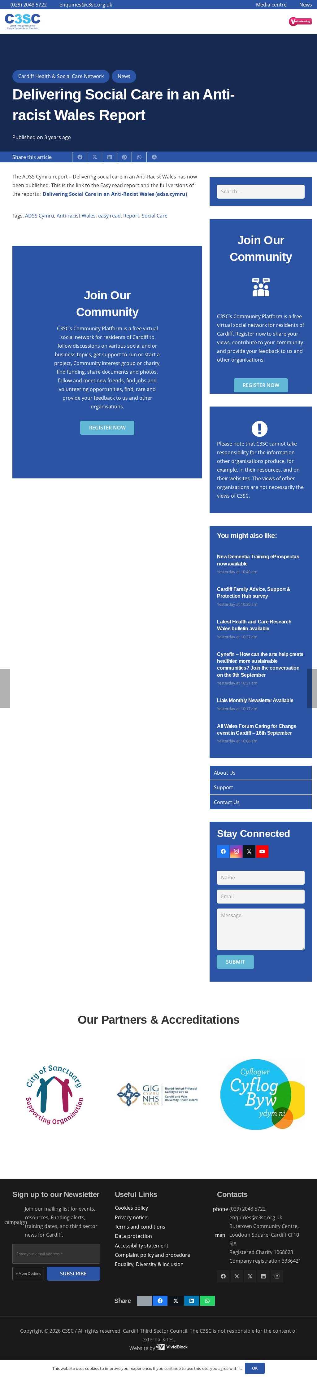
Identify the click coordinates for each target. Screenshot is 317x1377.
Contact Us (227, 802)
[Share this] (79, 157)
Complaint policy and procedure (152, 1255)
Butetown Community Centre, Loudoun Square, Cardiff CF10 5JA (264, 1235)
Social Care (154, 215)
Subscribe (73, 1273)
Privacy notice (131, 1217)
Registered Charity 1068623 (261, 1252)
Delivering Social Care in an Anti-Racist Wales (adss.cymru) (115, 194)
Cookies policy (131, 1207)
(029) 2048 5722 (247, 1208)
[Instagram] (236, 851)
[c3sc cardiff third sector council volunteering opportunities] (300, 21)
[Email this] (65, 157)
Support (223, 787)
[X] (249, 851)
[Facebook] (223, 851)
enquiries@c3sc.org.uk (255, 1217)
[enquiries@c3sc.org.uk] (223, 1218)
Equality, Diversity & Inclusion (149, 1264)
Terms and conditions (140, 1226)
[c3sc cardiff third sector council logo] (22, 21)
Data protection (133, 1236)
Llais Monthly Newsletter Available (255, 700)
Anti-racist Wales (76, 215)
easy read (109, 215)
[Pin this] (124, 157)
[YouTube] (262, 851)
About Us (225, 772)
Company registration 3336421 (265, 1260)
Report (131, 215)
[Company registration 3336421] (223, 1261)
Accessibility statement (141, 1245)
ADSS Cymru (39, 215)
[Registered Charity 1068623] (223, 1252)
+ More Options (28, 1273)
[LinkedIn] (263, 1276)
